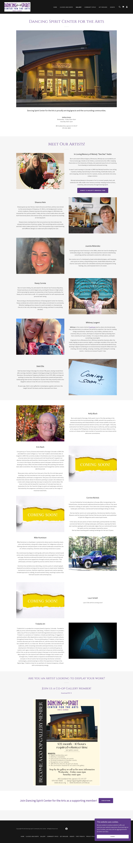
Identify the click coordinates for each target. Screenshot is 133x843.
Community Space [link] (90, 7)
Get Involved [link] (103, 7)
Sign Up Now (106, 800)
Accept (113, 836)
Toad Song (92, 327)
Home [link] (55, 7)
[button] (127, 7)
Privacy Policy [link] (91, 836)
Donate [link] (112, 7)
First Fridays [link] (80, 836)
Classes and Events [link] (66, 7)
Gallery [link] (79, 7)
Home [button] (22, 836)
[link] (17, 7)
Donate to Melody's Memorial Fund (92, 190)
